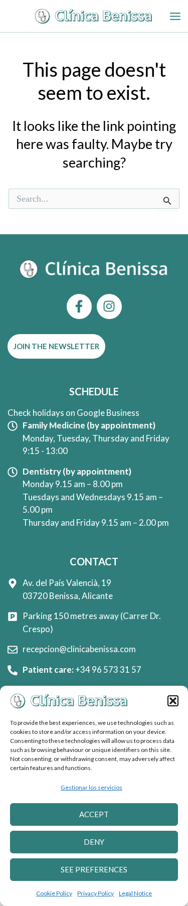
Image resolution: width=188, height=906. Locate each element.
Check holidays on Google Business (73, 412)
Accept (94, 814)
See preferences (94, 869)
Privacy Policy (95, 893)
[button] (173, 701)
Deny (94, 841)
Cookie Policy (54, 893)
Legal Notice (135, 893)
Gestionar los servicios (91, 787)
